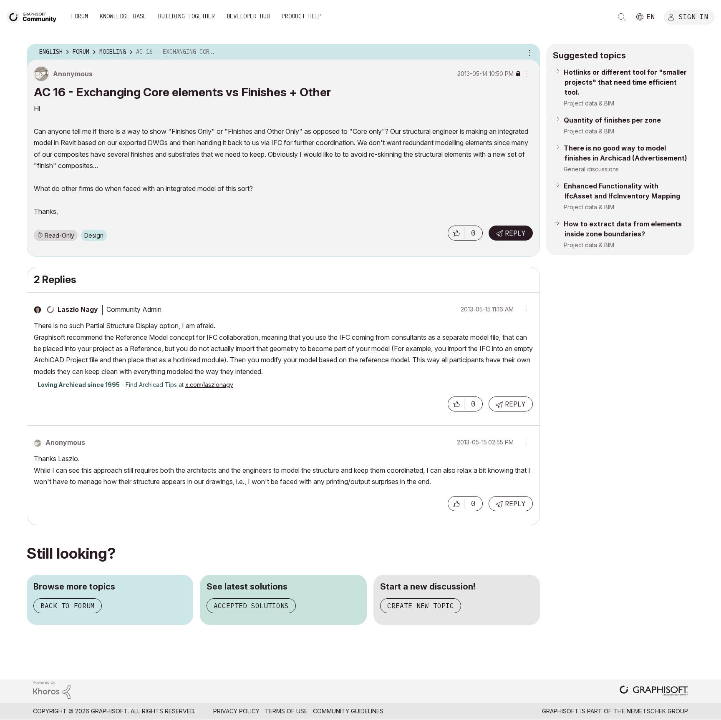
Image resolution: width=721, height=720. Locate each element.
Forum (79, 16)
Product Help (302, 16)
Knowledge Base (123, 16)
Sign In (693, 16)
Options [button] (528, 52)
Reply (515, 233)
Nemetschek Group (657, 711)
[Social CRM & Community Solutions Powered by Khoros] (52, 688)
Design (93, 235)
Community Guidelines (348, 711)
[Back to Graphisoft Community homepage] (34, 16)
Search (621, 17)
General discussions (591, 169)
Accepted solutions (251, 606)
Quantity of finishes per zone (612, 120)
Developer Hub (248, 16)
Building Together (186, 16)
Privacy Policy (236, 711)
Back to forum (67, 606)
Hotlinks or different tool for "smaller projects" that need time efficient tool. (625, 82)
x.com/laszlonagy (209, 384)
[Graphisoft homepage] (654, 691)
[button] (456, 233)
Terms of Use (286, 711)
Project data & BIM (589, 103)
